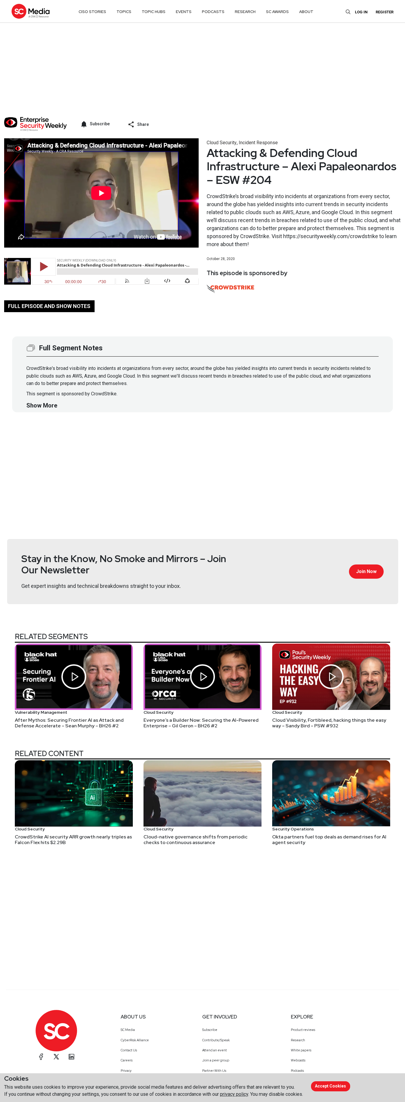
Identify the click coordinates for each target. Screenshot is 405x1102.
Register (384, 12)
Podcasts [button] (213, 11)
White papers (301, 1050)
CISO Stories (92, 11)
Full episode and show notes (49, 306)
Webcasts (298, 1060)
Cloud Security (222, 142)
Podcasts (297, 1071)
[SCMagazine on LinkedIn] (71, 1056)
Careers (127, 1060)
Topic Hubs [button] (153, 11)
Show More (41, 405)
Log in (361, 12)
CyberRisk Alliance (135, 1040)
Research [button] (245, 11)
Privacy (126, 1071)
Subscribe (209, 1030)
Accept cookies (330, 1086)
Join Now (366, 571)
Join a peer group (215, 1060)
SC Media (128, 1030)
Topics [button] (124, 11)
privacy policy (234, 1094)
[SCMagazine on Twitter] (56, 1056)
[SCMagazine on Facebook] (41, 1056)
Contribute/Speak (216, 1040)
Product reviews (303, 1030)
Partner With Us (214, 1071)
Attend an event (214, 1050)
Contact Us (129, 1050)
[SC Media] (31, 11)
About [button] (306, 11)
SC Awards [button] (277, 11)
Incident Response (258, 142)
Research (298, 1040)
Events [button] (184, 11)
